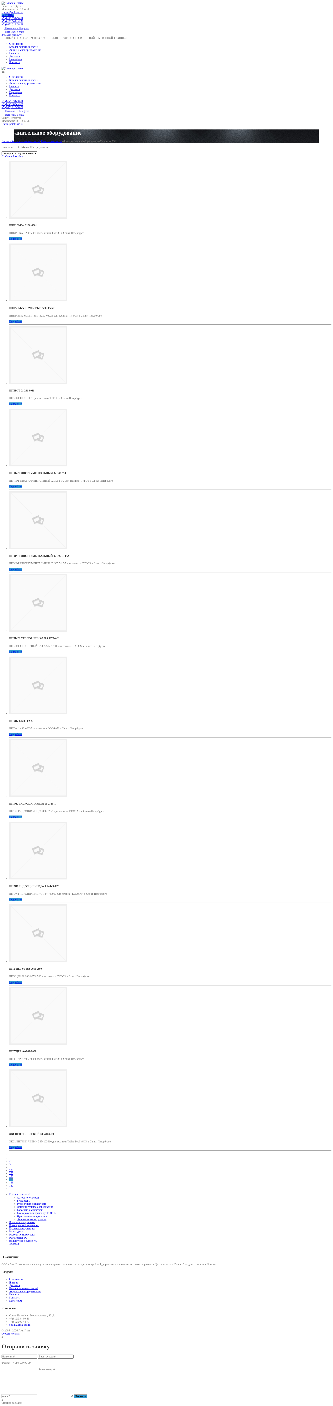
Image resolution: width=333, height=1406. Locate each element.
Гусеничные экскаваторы (31, 1203)
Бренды (13, 1282)
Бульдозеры (23, 1200)
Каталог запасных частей (23, 46)
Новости (14, 53)
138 (11, 1182)
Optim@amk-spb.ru (12, 12)
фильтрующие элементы (23, 1240)
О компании (16, 43)
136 (11, 1176)
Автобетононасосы (28, 1197)
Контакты (14, 62)
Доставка (14, 56)
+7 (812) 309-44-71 (12, 21)
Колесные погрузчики (22, 1222)
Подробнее (15, 238)
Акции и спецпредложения (25, 50)
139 (11, 1185)
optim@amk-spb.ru (19, 1324)
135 (11, 1173)
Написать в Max (14, 31)
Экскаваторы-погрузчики (31, 1219)
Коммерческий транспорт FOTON (36, 1213)
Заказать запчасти (12, 35)
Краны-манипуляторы (21, 1228)
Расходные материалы (21, 1234)
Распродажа (16, 1231)
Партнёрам (15, 59)
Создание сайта (10, 1333)
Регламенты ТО (18, 1237)
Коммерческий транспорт (24, 1225)
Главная (6, 141)
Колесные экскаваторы (30, 1210)
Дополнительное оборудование (35, 1206)
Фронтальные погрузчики (32, 1216)
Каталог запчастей (51, 141)
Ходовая (14, 1243)
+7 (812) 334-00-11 (12, 18)
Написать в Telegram (16, 28)
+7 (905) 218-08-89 (12, 24)
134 (11, 1170)
